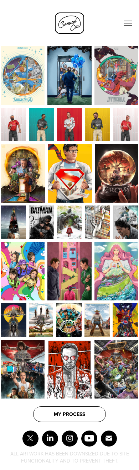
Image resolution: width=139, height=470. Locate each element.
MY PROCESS (69, 414)
